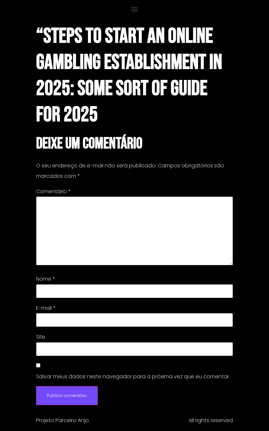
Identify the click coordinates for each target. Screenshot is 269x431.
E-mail (46, 308)
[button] (134, 8)
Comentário (53, 191)
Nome (45, 279)
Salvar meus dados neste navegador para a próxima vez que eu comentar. (133, 376)
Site (40, 337)
